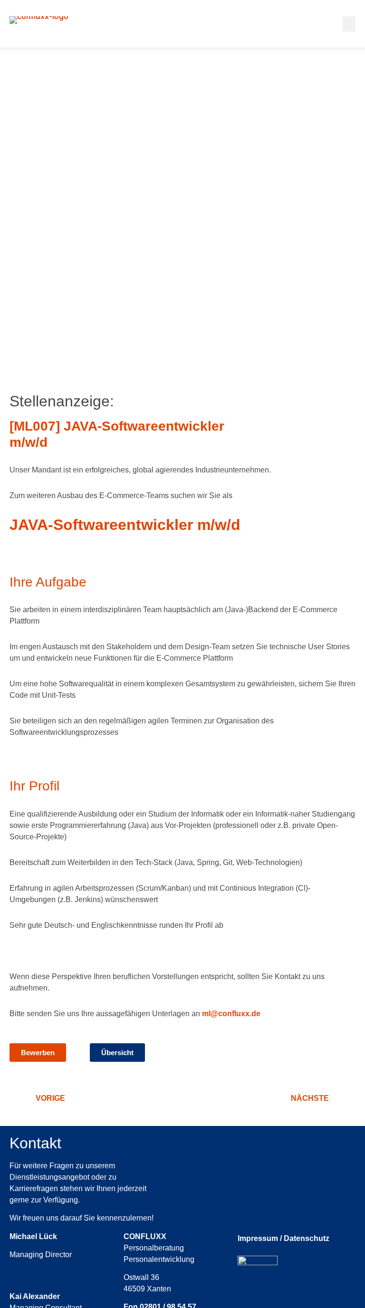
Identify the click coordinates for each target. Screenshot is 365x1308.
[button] (348, 24)
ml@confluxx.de (231, 1014)
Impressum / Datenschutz (283, 1238)
